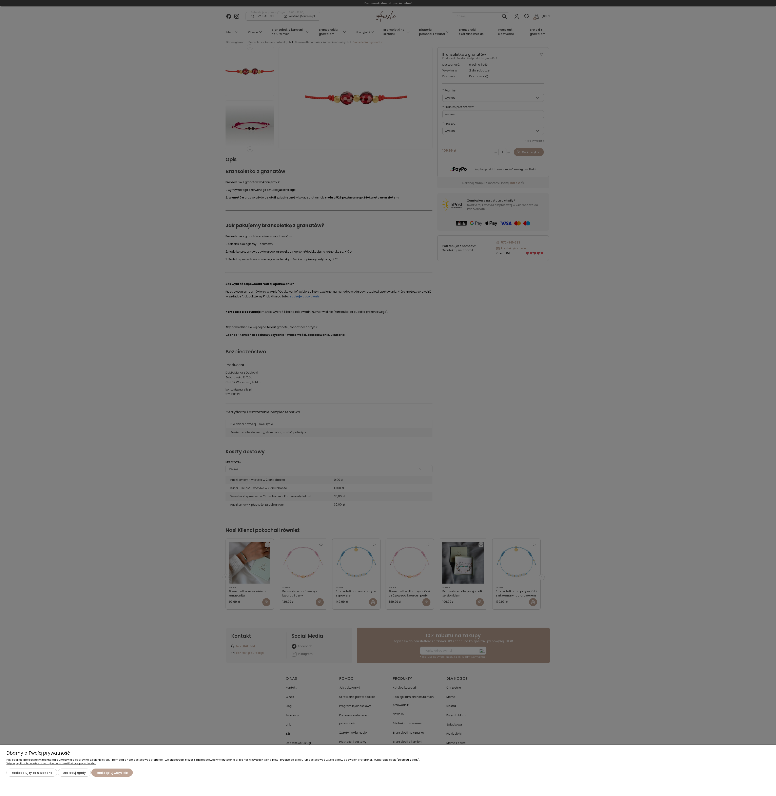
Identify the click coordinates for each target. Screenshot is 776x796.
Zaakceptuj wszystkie (112, 773)
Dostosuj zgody (74, 773)
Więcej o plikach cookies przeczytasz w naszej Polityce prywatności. (51, 763)
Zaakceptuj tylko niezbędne (32, 773)
